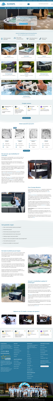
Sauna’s (44, 56)
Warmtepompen (44, 73)
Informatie (35, 0)
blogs (34, 217)
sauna (40, 189)
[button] (51, 110)
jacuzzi (8, 56)
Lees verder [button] (3, 113)
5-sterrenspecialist (13, 0)
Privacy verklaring (35, 398)
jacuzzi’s (15, 343)
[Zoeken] (29, 4)
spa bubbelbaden (33, 194)
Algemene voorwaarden (28, 398)
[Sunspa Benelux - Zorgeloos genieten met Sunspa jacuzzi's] (8, 4)
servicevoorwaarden (37, 399)
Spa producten (29, 0)
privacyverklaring (30, 399)
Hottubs (26, 73)
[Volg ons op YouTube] (8, 351)
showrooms (11, 179)
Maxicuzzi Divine (19, 140)
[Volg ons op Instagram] (3, 351)
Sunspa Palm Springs (33, 140)
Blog (39, 0)
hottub (30, 294)
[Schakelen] (2, 227)
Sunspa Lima (7, 140)
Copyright (19, 398)
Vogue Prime (46, 140)
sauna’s (4, 172)
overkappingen (9, 172)
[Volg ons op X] (4, 351)
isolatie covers (9, 177)
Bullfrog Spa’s (26, 96)
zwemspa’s (18, 171)
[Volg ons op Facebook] (1, 351)
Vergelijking (43, 0)
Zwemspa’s (26, 56)
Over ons (23, 0)
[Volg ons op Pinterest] (6, 351)
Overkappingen (9, 73)
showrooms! (37, 305)
